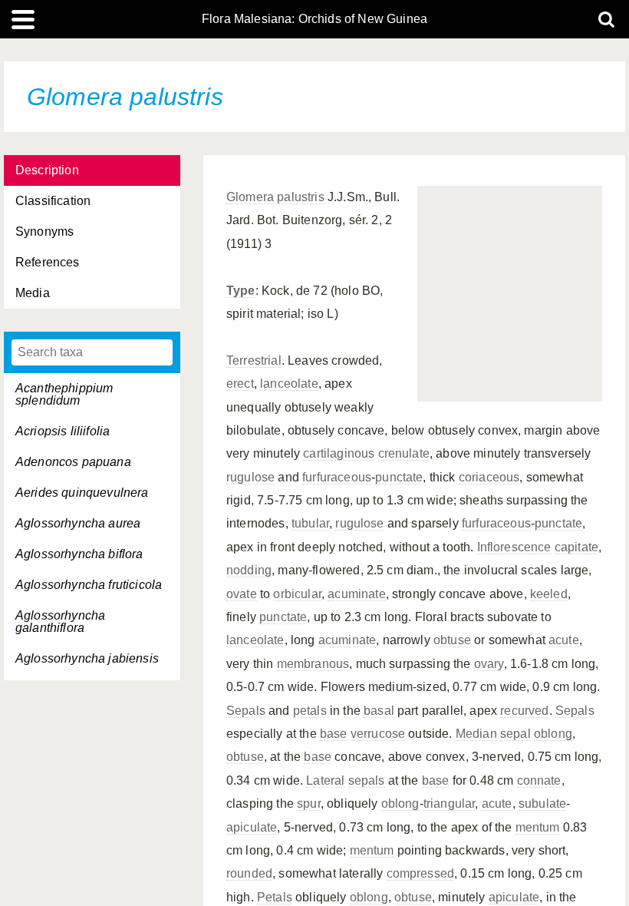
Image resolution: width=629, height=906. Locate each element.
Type (240, 290)
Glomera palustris (275, 196)
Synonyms (44, 231)
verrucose (378, 733)
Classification (53, 200)
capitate (576, 547)
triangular (449, 803)
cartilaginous (338, 453)
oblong (553, 733)
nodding (249, 570)
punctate (399, 477)
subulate (542, 803)
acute (563, 639)
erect (240, 383)
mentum (537, 827)
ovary (489, 663)
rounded (249, 873)
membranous (313, 663)
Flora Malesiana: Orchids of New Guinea (314, 19)
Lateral (325, 780)
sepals (366, 780)
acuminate (356, 593)
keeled (549, 593)
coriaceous (489, 477)
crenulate (404, 453)
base (333, 733)
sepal (515, 733)
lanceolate (289, 383)
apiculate (251, 827)
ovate (241, 593)
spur (309, 803)
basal (379, 710)
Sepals (245, 710)
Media (32, 292)
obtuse (452, 639)
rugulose (250, 477)
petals (310, 710)
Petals (274, 897)
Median (476, 733)
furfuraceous (336, 477)
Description (47, 170)
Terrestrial (254, 360)
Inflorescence (514, 547)
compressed (421, 873)
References (47, 262)
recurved (524, 710)
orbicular (297, 593)
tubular (310, 523)
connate (539, 780)
